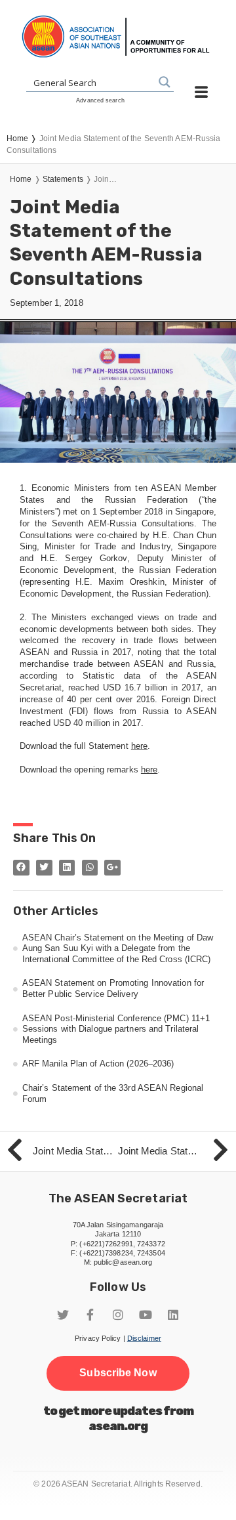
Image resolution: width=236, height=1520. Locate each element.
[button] (118, 1373)
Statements (63, 179)
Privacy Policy (98, 1338)
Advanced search (100, 100)
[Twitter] (63, 1314)
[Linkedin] (173, 1314)
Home (20, 179)
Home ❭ (23, 138)
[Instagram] (118, 1314)
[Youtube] (145, 1314)
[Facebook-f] (90, 1314)
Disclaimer (144, 1338)
